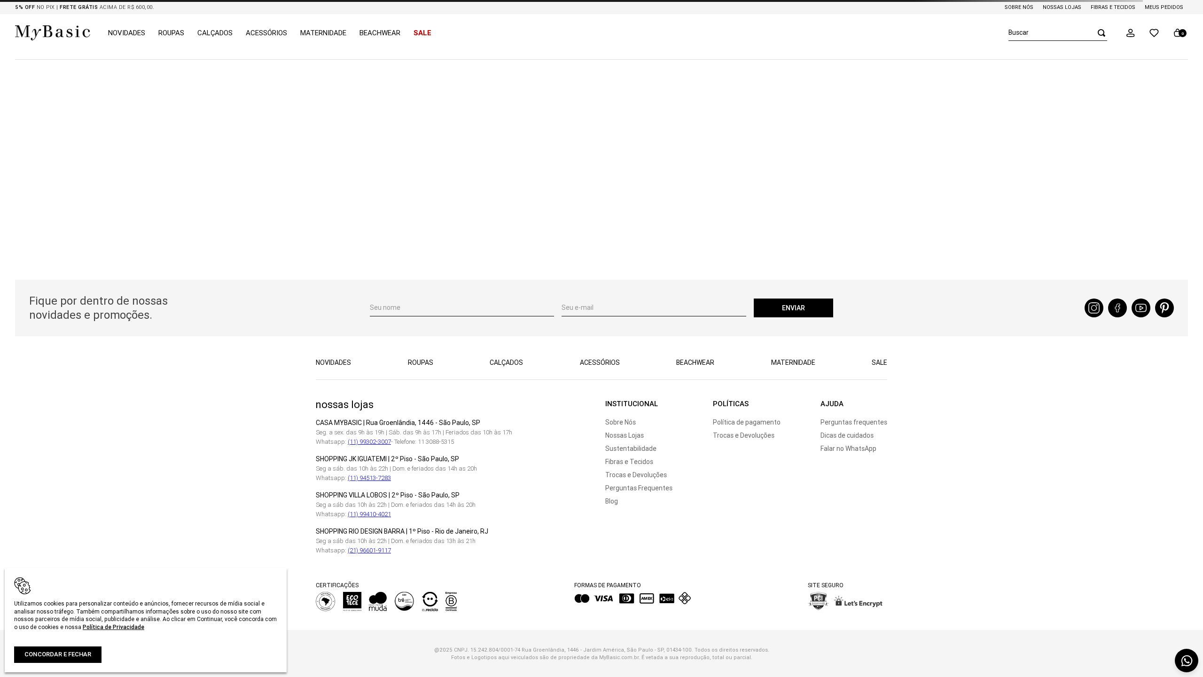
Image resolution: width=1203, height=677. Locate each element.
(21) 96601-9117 (369, 550)
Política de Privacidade (113, 626)
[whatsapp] (1186, 660)
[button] (1130, 33)
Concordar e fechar (57, 654)
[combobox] (1057, 33)
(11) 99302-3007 (369, 442)
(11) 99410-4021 (369, 514)
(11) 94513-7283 (369, 478)
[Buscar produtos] (1098, 32)
